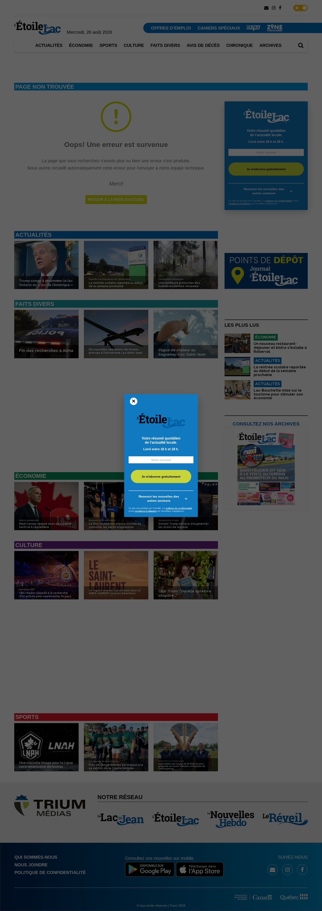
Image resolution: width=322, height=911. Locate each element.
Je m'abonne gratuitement (161, 476)
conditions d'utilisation (146, 511)
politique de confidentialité (179, 508)
